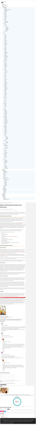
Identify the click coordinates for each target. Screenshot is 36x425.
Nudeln (5, 134)
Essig (3, 169)
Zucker (4, 159)
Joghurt (5, 106)
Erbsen (5, 155)
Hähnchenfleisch (6, 145)
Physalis (5, 54)
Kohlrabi (5, 74)
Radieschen (6, 82)
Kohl (5, 73)
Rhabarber (6, 55)
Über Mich (3, 195)
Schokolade (6, 167)
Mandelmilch (6, 113)
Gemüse (4, 61)
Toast (5, 12)
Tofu (5, 158)
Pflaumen (5, 53)
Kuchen (5, 165)
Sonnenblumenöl (6, 22)
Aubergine (6, 62)
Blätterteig (6, 8)
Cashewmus (6, 117)
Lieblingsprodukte (4, 189)
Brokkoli (5, 65)
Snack (4, 174)
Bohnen (5, 154)
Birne (5, 39)
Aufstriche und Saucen (6, 177)
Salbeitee (7, 30)
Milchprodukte (5, 103)
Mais (5, 135)
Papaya (5, 51)
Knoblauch (6, 72)
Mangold (5, 76)
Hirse (5, 133)
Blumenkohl (6, 64)
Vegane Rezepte (5, 185)
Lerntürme (5, 190)
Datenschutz (5, 198)
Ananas (5, 34)
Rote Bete (6, 85)
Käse (5, 107)
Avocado (5, 63)
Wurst (5, 146)
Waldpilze (6, 94)
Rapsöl (5, 20)
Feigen (5, 42)
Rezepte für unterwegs (5, 316)
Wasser (5, 31)
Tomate (5, 92)
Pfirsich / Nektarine (6, 52)
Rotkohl (5, 86)
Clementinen (6, 40)
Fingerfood (5, 175)
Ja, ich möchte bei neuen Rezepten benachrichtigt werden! (8, 383)
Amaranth (6, 127)
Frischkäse (6, 105)
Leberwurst (7, 147)
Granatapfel (6, 43)
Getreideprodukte (5, 126)
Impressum (5, 197)
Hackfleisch (6, 144)
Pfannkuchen (6, 166)
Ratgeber (1, 316)
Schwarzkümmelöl (6, 21)
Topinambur (6, 93)
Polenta (6, 136)
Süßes (4, 176)
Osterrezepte (5, 188)
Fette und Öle (5, 13)
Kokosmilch (6, 112)
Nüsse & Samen (5, 116)
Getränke (4, 23)
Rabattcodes (3, 194)
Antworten (2, 338)
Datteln (5, 41)
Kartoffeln (6, 70)
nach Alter (5, 178)
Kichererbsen (6, 156)
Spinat (5, 91)
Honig (5, 164)
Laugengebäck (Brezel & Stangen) (8, 9)
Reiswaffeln (6, 11)
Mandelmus (6, 123)
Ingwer (5, 102)
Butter (5, 104)
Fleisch (4, 143)
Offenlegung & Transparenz (6, 199)
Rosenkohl (6, 84)
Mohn (5, 124)
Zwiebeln (5, 96)
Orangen (5, 50)
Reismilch (6, 114)
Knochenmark (6, 148)
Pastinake (6, 81)
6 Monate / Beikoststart (7, 179)
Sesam (5, 125)
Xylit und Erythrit (6, 168)
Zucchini (5, 95)
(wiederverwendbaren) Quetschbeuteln (12, 236)
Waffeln (4, 187)
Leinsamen (6, 122)
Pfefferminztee (7, 29)
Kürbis (5, 75)
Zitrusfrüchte (6, 60)
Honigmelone (6, 44)
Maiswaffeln (6, 10)
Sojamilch (6, 115)
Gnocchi (6, 71)
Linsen (5, 157)
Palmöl (5, 19)
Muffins (4, 186)
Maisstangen (7, 137)
